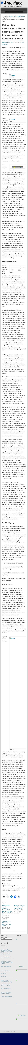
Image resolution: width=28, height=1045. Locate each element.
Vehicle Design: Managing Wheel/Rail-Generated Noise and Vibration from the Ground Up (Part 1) (7, 910)
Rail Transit (4, 42)
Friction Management (6, 996)
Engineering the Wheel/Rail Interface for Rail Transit (7, 972)
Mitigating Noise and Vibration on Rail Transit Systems (19, 907)
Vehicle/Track (10, 42)
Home (11, 16)
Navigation (14, 9)
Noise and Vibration (19, 16)
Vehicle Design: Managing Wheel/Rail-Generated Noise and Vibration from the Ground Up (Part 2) (6, 983)
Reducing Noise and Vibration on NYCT (6, 993)
